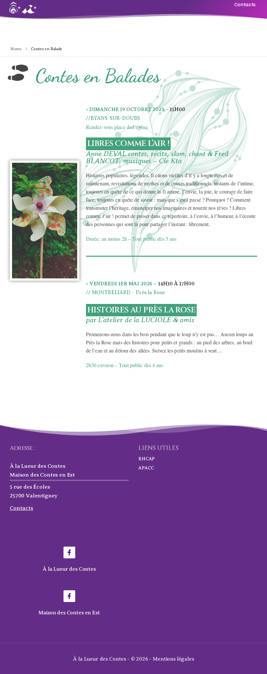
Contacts (21, 508)
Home (16, 49)
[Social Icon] (69, 552)
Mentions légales (173, 659)
